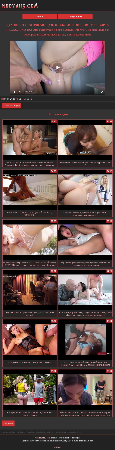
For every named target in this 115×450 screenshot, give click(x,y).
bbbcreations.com (42, 432)
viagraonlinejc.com (10, 432)
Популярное (75, 16)
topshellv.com (58, 432)
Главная (8, 423)
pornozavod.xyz (73, 432)
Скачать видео (12, 105)
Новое (40, 16)
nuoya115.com (43, 438)
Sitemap (57, 447)
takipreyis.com (27, 432)
